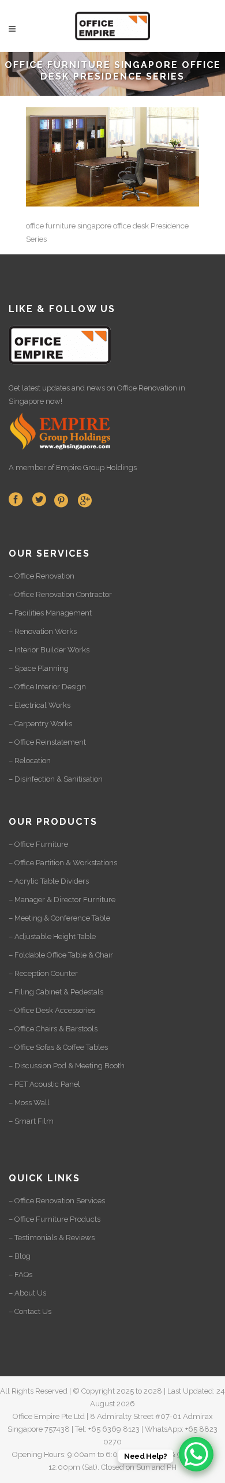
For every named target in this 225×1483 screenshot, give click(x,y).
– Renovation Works (43, 631)
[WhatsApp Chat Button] (196, 1454)
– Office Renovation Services (57, 1200)
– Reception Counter (43, 973)
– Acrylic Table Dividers (49, 881)
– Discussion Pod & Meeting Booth (67, 1065)
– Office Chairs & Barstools (53, 1028)
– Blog (20, 1256)
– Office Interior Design (47, 686)
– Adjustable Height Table (52, 936)
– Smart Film (31, 1121)
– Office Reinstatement (47, 742)
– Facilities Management (50, 613)
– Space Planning (39, 668)
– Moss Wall (29, 1102)
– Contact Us (30, 1311)
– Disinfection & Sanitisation (56, 779)
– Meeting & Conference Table (59, 918)
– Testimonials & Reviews (52, 1237)
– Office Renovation (41, 576)
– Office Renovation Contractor (60, 594)
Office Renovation (147, 388)
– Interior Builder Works (49, 649)
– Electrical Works (39, 705)
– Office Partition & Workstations (63, 862)
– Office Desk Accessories (52, 1010)
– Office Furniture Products (54, 1219)
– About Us (27, 1293)
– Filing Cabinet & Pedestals (56, 992)
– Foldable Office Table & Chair (61, 955)
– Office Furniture (38, 844)
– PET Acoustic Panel (44, 1084)
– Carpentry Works (40, 723)
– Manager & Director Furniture (62, 899)
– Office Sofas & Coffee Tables (58, 1047)
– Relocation (30, 760)
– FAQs (20, 1274)
